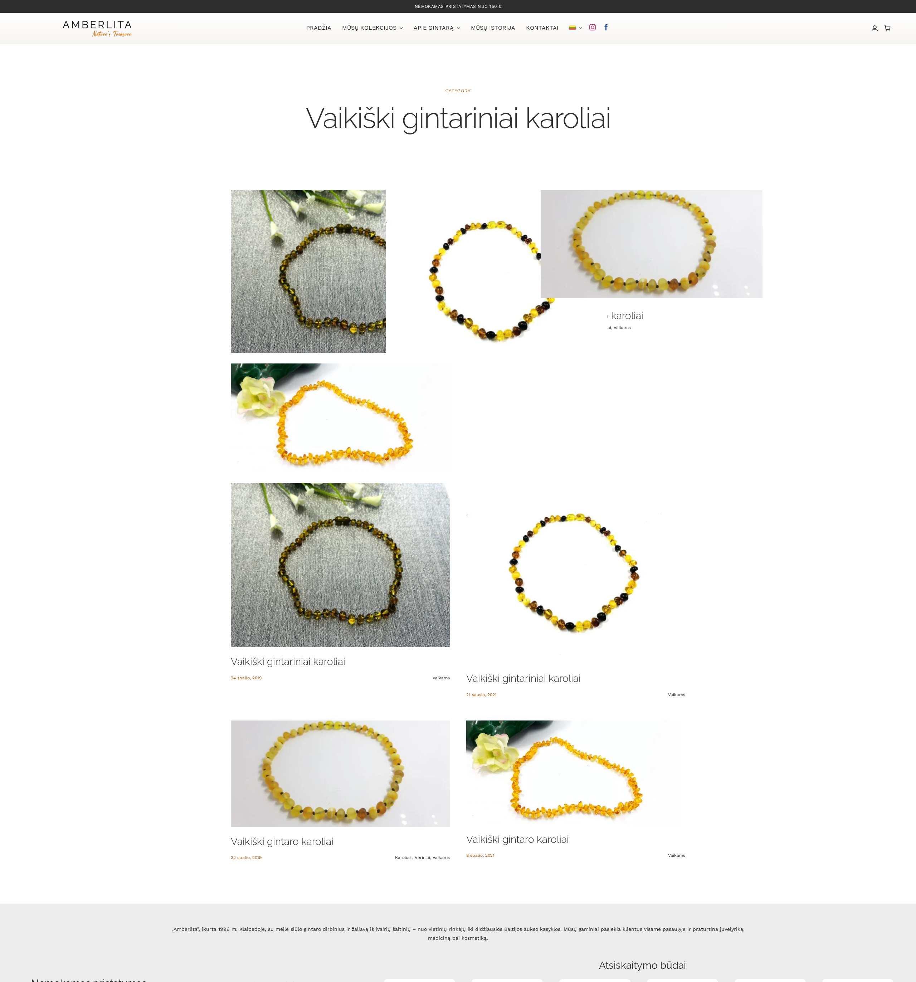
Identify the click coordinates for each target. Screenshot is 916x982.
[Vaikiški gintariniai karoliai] (342, 273)
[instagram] (592, 27)
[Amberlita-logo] (97, 21)
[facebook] (606, 27)
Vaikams (622, 327)
